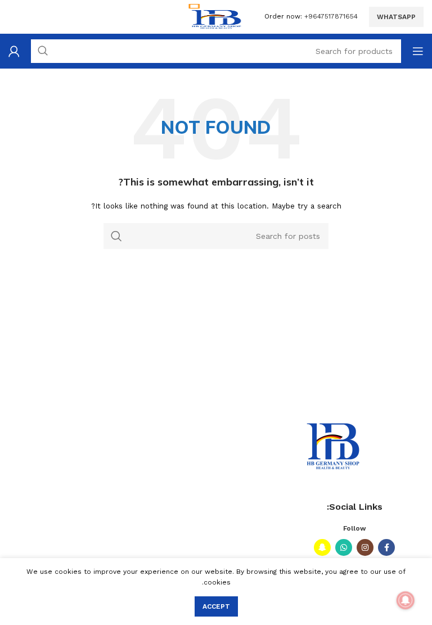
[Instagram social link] (365, 547)
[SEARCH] (116, 236)
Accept (216, 606)
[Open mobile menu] (418, 51)
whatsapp (396, 17)
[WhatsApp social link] (343, 547)
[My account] (14, 51)
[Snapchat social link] (322, 547)
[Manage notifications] (406, 600)
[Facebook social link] (386, 547)
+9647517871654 (331, 16)
